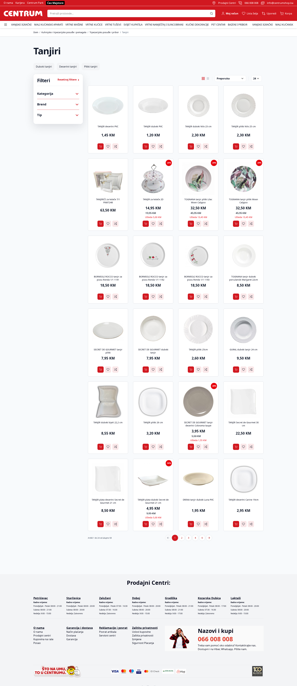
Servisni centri (107, 635)
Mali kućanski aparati (48, 24)
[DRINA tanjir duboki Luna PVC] (198, 479)
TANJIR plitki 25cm (198, 349)
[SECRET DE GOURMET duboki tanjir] (153, 328)
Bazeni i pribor (237, 24)
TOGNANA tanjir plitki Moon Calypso (243, 201)
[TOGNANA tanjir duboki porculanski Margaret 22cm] (243, 256)
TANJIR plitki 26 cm (153, 422)
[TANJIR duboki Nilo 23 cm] (198, 105)
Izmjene (136, 639)
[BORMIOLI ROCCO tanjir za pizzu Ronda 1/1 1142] (153, 256)
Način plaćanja (74, 632)
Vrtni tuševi (113, 24)
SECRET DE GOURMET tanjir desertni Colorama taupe (198, 424)
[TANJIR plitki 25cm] (198, 328)
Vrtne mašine (74, 24)
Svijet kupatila (133, 24)
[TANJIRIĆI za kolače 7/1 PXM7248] (108, 178)
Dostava (71, 635)
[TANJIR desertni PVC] (108, 105)
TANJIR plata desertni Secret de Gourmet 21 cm (108, 501)
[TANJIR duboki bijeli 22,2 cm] (108, 401)
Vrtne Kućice (94, 24)
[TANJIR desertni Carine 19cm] (243, 479)
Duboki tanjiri (44, 66)
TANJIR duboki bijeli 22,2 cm (108, 422)
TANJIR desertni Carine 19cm (243, 499)
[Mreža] (203, 78)
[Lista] (208, 78)
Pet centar (218, 24)
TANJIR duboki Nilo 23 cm (198, 126)
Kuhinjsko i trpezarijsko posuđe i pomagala (63, 32)
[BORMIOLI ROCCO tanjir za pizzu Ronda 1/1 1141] (108, 256)
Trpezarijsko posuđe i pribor (104, 32)
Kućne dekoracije (197, 24)
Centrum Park (35, 2)
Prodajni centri (42, 635)
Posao (37, 643)
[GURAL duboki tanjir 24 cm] (243, 328)
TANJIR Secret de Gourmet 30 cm (243, 424)
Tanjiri (125, 32)
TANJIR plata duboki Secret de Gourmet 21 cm (153, 501)
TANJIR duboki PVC (153, 126)
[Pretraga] (212, 13)
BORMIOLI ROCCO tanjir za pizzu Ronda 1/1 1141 (108, 278)
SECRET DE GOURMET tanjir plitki (108, 351)
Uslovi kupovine (141, 632)
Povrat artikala (107, 632)
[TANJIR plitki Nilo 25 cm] (243, 105)
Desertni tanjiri (68, 66)
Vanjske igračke (21, 24)
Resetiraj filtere (68, 79)
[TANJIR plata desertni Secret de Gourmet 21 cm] (108, 479)
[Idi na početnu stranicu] (23, 13)
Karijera (20, 2)
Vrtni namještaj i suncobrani (164, 24)
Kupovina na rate (43, 639)
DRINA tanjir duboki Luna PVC (198, 499)
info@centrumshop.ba (280, 3)
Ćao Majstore (55, 3)
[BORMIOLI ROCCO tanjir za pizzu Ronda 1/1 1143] (198, 256)
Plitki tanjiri (90, 66)
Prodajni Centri (227, 3)
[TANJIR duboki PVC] (153, 105)
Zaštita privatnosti (142, 635)
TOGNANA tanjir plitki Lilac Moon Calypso (198, 201)
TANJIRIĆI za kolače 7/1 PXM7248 (108, 201)
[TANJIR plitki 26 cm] (153, 401)
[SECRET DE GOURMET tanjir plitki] (108, 328)
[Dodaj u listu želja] (108, 146)
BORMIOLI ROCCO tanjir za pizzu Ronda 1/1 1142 (153, 278)
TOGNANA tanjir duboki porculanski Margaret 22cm (243, 278)
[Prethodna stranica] (168, 538)
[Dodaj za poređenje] (115, 146)
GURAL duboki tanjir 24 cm (243, 349)
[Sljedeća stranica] (209, 538)
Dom (35, 32)
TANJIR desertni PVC (108, 126)
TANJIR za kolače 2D (153, 199)
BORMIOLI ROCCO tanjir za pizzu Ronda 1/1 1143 (198, 278)
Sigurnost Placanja (143, 643)
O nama (8, 2)
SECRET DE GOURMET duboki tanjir (153, 351)
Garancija (71, 639)
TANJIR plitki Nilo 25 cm (243, 126)
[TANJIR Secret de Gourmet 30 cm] (243, 401)
